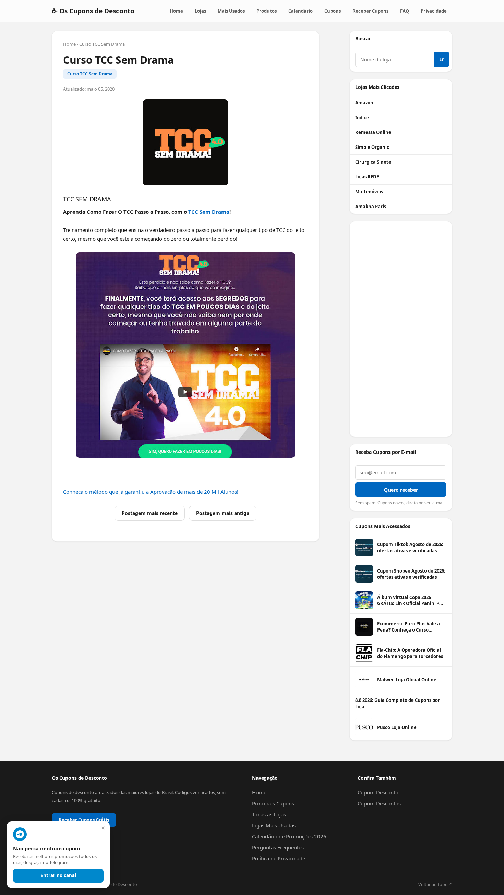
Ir (442, 59)
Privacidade (434, 11)
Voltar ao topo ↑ (435, 884)
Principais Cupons (273, 803)
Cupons (332, 11)
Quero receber (401, 489)
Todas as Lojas (269, 814)
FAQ (404, 11)
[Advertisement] (400, 329)
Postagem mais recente (150, 513)
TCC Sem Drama (208, 211)
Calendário (300, 11)
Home (176, 11)
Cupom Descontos (379, 803)
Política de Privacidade (278, 858)
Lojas (200, 11)
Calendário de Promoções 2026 (289, 836)
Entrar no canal (58, 875)
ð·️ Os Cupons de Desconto (93, 11)
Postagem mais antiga (222, 513)
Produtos (266, 11)
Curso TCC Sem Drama (89, 74)
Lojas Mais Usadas (274, 825)
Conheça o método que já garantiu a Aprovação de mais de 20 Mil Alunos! (150, 491)
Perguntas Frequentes (278, 847)
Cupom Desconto (378, 792)
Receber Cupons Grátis (84, 820)
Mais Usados (231, 11)
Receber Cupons (370, 11)
